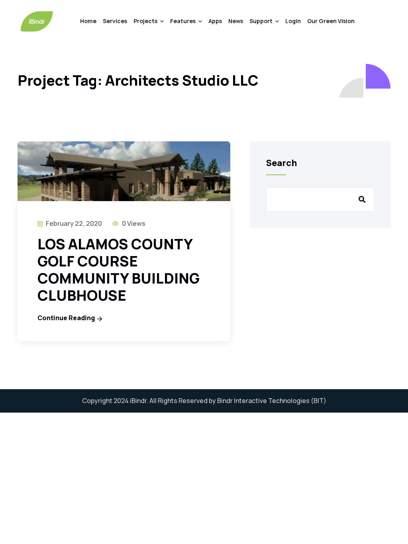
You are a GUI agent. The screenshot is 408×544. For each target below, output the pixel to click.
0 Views (133, 223)
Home (88, 21)
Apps (215, 21)
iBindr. (139, 400)
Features (183, 21)
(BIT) (318, 400)
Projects (145, 21)
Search (281, 163)
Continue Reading (66, 317)
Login (293, 21)
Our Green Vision (331, 21)
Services (115, 21)
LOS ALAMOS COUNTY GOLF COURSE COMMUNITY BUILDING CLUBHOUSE (118, 269)
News (235, 21)
